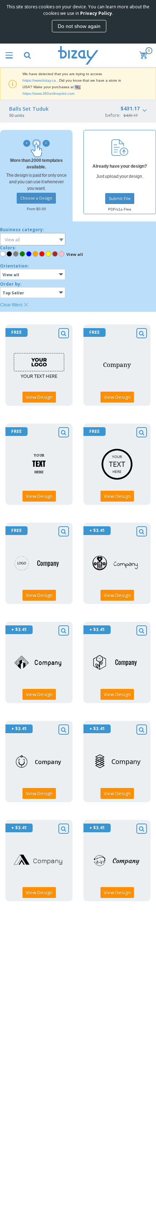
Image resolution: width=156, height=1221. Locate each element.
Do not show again (79, 26)
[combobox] (32, 239)
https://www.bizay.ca (39, 80)
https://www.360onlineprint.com (48, 93)
